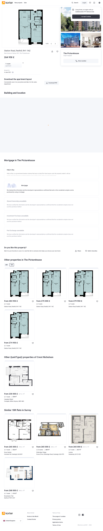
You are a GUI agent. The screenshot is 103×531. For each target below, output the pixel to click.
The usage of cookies (59, 516)
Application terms (57, 522)
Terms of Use (90, 11)
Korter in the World (32, 516)
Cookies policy (79, 11)
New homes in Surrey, (10, 53)
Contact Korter (31, 519)
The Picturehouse (25, 53)
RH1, (18, 53)
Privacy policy (56, 519)
